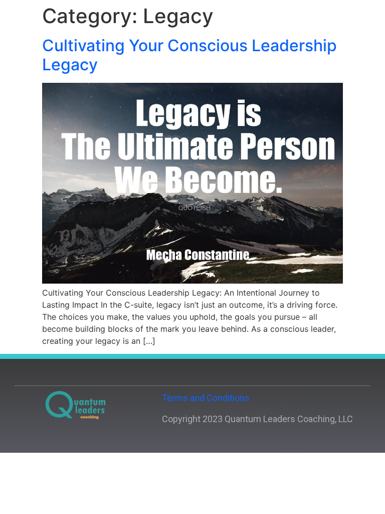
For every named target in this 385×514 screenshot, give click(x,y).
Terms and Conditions (206, 398)
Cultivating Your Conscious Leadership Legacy (189, 55)
